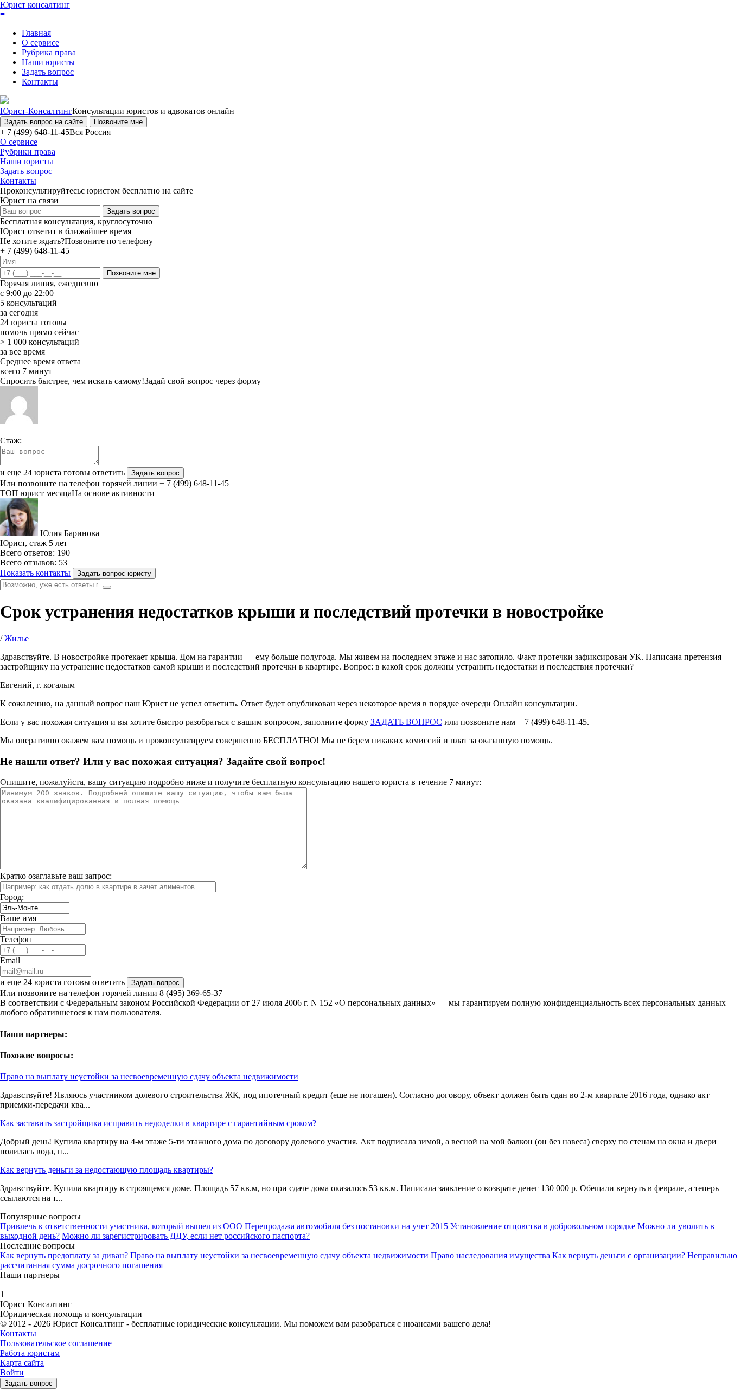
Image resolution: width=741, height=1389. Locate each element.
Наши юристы (48, 62)
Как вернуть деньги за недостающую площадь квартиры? (106, 1169)
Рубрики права (27, 151)
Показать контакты (35, 572)
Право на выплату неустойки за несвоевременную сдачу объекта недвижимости (149, 1076)
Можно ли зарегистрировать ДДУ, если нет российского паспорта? (186, 1235)
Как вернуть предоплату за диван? (64, 1255)
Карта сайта (22, 1362)
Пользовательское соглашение (56, 1343)
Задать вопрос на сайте (43, 122)
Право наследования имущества (490, 1255)
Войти (12, 1372)
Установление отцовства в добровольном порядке (542, 1226)
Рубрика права (49, 52)
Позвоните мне (118, 122)
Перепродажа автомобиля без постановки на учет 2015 (346, 1226)
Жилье (16, 638)
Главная (36, 32)
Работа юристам (30, 1353)
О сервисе (40, 42)
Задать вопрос (48, 71)
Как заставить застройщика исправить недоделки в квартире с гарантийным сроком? (158, 1123)
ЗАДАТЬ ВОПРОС (406, 721)
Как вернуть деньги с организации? (618, 1255)
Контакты (40, 81)
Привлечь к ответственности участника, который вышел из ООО (121, 1226)
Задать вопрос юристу (114, 573)
